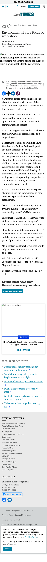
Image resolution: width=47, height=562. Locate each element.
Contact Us (6, 510)
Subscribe (34, 6)
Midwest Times (7, 456)
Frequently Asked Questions (23, 510)
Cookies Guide (31, 537)
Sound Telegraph (8, 470)
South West (6, 27)
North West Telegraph (9, 462)
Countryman (6, 437)
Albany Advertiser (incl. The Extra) (13, 423)
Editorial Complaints (23, 515)
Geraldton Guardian (8, 440)
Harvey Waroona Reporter (11, 445)
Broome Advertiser (8, 429)
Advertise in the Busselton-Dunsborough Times (19, 524)
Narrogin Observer (8, 459)
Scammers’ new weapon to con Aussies (23, 381)
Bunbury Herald (7, 431)
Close (7, 549)
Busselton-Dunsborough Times (25, 25)
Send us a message (14, 494)
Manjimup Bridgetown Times (12, 453)
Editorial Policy (7, 515)
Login (23, 6)
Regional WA (6, 25)
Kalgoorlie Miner (7, 448)
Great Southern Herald (9, 442)
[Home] (7, 6)
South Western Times (9, 467)
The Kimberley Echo (9, 451)
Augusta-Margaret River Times (12, 426)
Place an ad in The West (11, 520)
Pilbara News (6, 464)
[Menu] (3, 6)
